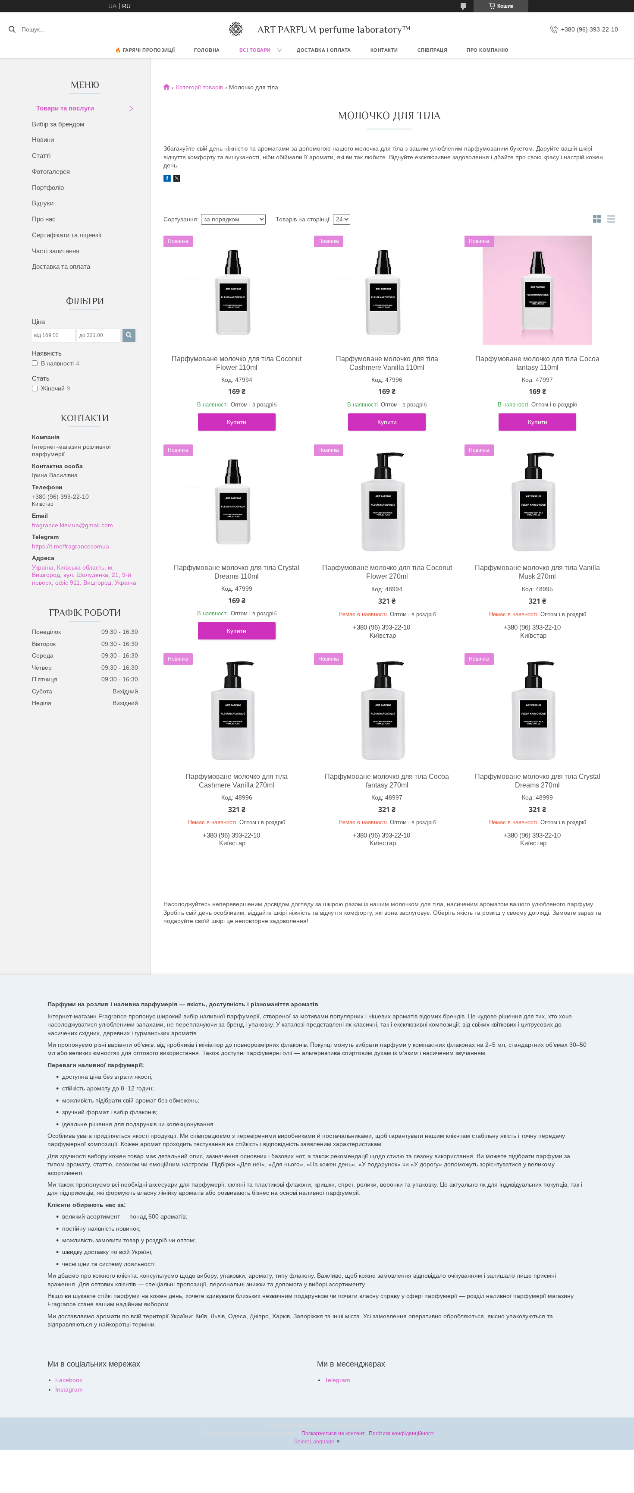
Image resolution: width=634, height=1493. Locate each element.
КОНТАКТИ (384, 50)
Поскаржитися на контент (333, 1433)
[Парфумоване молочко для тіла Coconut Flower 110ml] (237, 290)
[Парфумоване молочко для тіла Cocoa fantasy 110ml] (537, 290)
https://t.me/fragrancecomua (70, 546)
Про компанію (487, 50)
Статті (41, 155)
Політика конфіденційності (402, 1433)
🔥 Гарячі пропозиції (145, 50)
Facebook (68, 1379)
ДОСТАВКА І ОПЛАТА (324, 50)
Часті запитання (55, 251)
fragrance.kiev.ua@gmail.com (72, 525)
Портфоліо (48, 187)
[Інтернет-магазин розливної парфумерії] (236, 29)
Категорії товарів (199, 87)
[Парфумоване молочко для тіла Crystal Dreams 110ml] (237, 499)
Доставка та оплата (61, 266)
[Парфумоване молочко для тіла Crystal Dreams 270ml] (537, 708)
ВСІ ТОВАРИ (255, 50)
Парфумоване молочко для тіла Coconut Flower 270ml (387, 572)
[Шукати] (12, 29)
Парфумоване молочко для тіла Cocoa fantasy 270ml (387, 781)
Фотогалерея (51, 171)
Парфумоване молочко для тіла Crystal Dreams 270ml (537, 781)
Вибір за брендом (58, 124)
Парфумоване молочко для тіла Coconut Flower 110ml (236, 363)
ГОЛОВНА (207, 50)
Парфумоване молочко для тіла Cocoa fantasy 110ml (537, 363)
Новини (43, 139)
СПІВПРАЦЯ (432, 50)
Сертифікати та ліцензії (66, 235)
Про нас (44, 219)
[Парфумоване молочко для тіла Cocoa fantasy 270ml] (387, 708)
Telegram (337, 1379)
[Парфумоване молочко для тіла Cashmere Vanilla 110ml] (387, 290)
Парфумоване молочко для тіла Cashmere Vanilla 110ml (387, 363)
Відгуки (42, 203)
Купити (236, 422)
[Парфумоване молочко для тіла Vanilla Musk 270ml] (537, 499)
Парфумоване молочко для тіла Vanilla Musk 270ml (537, 572)
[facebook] (167, 179)
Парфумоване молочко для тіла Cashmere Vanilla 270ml (236, 781)
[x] (176, 179)
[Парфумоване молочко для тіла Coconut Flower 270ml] (387, 499)
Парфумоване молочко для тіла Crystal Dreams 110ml (236, 572)
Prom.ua (358, 1426)
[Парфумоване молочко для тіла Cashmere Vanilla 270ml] (237, 708)
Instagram (69, 1389)
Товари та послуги (65, 108)
